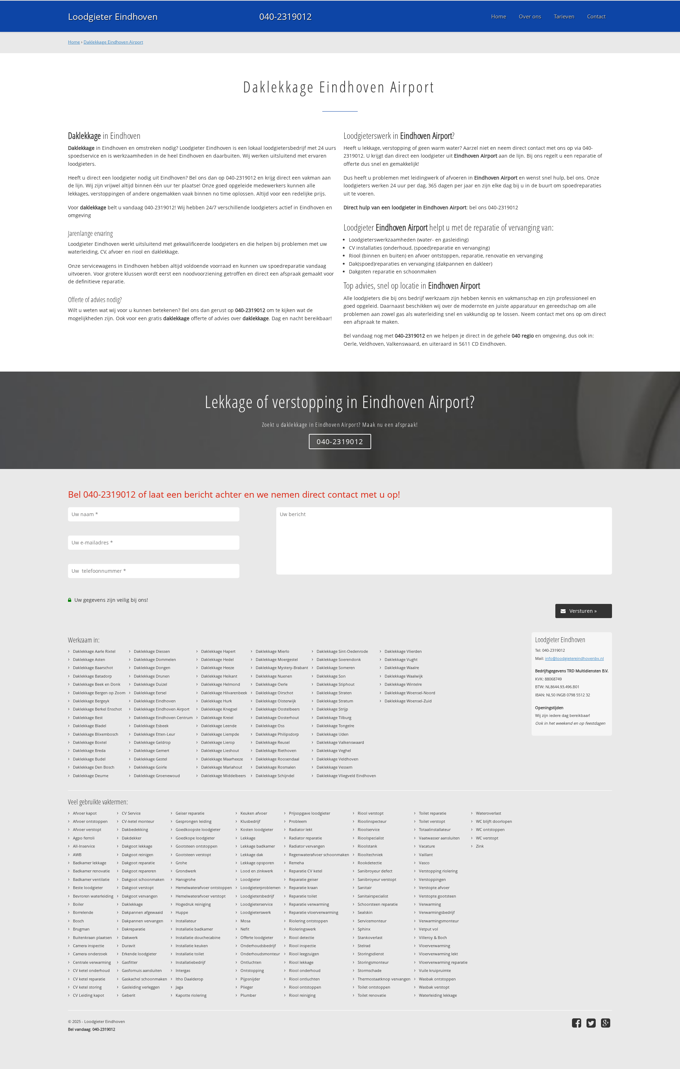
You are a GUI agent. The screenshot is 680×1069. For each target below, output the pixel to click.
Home (74, 42)
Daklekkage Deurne (90, 775)
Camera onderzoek (90, 953)
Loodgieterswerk (255, 912)
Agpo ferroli (84, 838)
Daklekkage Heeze (217, 667)
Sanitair (365, 887)
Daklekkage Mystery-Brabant (282, 667)
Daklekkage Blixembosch (95, 734)
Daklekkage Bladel (89, 725)
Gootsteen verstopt (193, 854)
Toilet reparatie (432, 813)
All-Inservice (84, 846)
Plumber (248, 995)
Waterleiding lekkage (438, 995)
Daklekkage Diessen (152, 651)
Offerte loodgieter (256, 937)
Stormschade (369, 970)
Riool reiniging (302, 995)
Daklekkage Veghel (334, 750)
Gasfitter (129, 962)
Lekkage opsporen (257, 862)
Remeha (296, 862)
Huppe (182, 912)
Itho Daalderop (189, 979)
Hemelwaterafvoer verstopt (201, 896)
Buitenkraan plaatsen (92, 937)
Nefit (244, 929)
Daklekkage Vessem (334, 767)
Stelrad (364, 945)
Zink (480, 846)
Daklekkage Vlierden (403, 651)
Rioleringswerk (302, 929)
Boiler (78, 904)
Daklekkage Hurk (216, 700)
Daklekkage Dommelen (155, 659)
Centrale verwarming (92, 962)
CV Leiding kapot (88, 995)
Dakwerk (130, 937)
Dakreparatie (133, 929)
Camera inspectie (88, 945)
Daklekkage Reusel (273, 742)
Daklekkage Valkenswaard (340, 742)
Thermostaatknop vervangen (384, 979)
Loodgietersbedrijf (257, 896)
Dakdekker (131, 838)
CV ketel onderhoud (91, 970)
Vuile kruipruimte (435, 970)
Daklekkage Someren (336, 667)
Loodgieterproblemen (260, 887)
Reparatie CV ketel (305, 870)
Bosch (78, 920)
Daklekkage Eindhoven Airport (113, 42)
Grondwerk (186, 870)
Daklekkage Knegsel (219, 709)
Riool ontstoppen (305, 987)
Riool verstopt (371, 813)
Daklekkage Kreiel (217, 717)
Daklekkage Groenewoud (157, 775)
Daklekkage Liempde (220, 734)
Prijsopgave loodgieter (309, 813)
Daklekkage (132, 904)
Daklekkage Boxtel (90, 742)
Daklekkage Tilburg (334, 717)
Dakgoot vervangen (140, 896)
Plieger (246, 987)
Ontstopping (252, 970)
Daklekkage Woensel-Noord (410, 692)
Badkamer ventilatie (91, 879)
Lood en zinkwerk (256, 870)
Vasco (424, 862)
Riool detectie (301, 937)
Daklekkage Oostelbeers (278, 709)
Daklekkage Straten (334, 692)
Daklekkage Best (88, 717)
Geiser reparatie (190, 813)
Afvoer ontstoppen (90, 821)
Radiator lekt (300, 829)
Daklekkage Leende (219, 725)
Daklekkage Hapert (218, 651)
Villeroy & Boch (433, 937)
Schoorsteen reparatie (378, 904)
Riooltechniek (370, 854)
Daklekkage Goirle (150, 767)
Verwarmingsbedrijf (437, 912)
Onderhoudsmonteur (260, 953)
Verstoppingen (432, 879)
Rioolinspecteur (372, 821)
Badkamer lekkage (89, 862)
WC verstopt (487, 838)
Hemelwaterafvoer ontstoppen (204, 887)
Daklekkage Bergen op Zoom (99, 692)
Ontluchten (250, 962)
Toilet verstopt (432, 821)
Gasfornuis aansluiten (142, 970)
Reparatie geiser (303, 879)
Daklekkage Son (331, 676)
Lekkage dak (251, 854)
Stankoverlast (370, 937)
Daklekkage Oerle (272, 684)
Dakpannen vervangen (142, 920)
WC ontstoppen (490, 829)
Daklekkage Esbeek (151, 725)
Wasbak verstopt (434, 987)
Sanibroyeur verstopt (377, 879)
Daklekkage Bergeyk (91, 700)
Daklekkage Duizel (150, 684)
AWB (77, 854)
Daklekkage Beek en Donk (96, 684)
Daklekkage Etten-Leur (154, 734)
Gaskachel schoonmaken (144, 979)
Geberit (128, 995)
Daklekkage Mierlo (272, 651)
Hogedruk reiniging (193, 904)
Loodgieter (250, 879)
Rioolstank (367, 846)
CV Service (131, 813)
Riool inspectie (302, 945)
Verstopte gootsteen (437, 896)
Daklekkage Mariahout (221, 767)
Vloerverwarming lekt (438, 953)
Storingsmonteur (373, 962)
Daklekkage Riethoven (276, 750)
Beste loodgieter (88, 887)
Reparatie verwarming (309, 904)
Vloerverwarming (434, 945)
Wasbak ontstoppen (437, 979)
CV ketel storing (87, 987)
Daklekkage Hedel (217, 659)
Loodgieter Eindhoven (113, 16)
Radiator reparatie (305, 838)
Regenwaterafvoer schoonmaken (319, 854)
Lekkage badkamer (257, 846)
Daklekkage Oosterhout (277, 717)
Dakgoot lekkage (137, 846)
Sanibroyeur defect (375, 870)
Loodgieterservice (256, 904)
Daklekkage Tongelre (335, 725)
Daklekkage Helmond (220, 684)
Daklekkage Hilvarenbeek (224, 692)
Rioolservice (369, 829)
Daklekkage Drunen (152, 676)
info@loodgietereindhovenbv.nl (574, 658)
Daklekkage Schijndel (275, 775)
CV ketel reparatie (89, 979)
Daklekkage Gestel (150, 759)
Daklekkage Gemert (151, 750)
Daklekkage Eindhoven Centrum (163, 717)
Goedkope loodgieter (195, 838)
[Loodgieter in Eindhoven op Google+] (606, 1023)
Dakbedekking (135, 829)
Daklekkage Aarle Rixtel (94, 651)
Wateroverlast (488, 813)
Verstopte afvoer (434, 887)
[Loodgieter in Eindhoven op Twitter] (591, 1023)
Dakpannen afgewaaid (142, 912)
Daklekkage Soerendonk (339, 659)
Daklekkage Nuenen (274, 676)
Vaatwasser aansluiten (439, 838)
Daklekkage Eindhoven (155, 700)
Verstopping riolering (438, 870)
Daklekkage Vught (401, 659)
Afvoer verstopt (87, 829)
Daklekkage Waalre (402, 667)
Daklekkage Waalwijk (404, 676)
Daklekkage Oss (270, 725)
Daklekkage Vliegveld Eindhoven (346, 775)
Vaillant (426, 854)
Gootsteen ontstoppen (196, 846)
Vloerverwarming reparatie (443, 962)
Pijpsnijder (250, 979)
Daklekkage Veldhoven (337, 759)
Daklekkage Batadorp (92, 676)
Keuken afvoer (253, 813)
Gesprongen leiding (193, 821)
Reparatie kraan (303, 887)
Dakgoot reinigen (137, 854)
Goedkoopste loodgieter (198, 829)
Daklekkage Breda (89, 750)
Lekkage (247, 838)
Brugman (81, 929)
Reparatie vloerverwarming (313, 912)
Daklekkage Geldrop (152, 742)
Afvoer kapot (85, 813)
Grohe (181, 862)
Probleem (298, 821)
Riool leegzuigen (304, 953)
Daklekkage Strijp (332, 709)
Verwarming (430, 904)
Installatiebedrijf (190, 962)
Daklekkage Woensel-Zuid (408, 700)
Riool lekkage (301, 962)
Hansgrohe (186, 879)
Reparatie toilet (303, 896)
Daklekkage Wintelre (403, 684)
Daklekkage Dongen (152, 667)
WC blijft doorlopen (494, 821)
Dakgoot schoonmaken (143, 879)
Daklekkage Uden (332, 734)
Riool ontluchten (304, 979)
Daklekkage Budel (89, 759)
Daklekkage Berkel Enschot (97, 709)
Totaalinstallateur (434, 829)
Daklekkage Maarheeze (222, 759)
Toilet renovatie (372, 995)
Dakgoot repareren (139, 870)
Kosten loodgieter (256, 829)
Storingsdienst (371, 953)
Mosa (245, 920)
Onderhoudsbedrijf (258, 945)
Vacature (427, 846)
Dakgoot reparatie (138, 862)
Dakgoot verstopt (138, 887)
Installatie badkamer (194, 929)
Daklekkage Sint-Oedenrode (342, 651)
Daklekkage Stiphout (336, 684)
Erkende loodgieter (139, 953)
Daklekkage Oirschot (274, 692)
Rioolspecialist (371, 838)
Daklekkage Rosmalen (276, 767)
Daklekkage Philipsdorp (277, 734)
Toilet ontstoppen (374, 987)
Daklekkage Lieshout (220, 750)
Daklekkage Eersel (150, 692)
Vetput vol (428, 929)
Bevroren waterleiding (93, 896)
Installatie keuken (192, 945)
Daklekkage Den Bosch (93, 767)
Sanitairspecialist (373, 896)
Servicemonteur (372, 920)
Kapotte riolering (191, 995)
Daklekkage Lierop (218, 742)
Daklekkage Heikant (219, 676)
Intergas (183, 970)
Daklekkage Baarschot (93, 667)
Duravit (128, 945)
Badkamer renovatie (91, 870)
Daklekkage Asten (89, 659)
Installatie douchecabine (198, 937)
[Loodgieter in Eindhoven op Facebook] (577, 1023)
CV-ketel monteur (138, 821)
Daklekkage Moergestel (277, 659)
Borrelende (83, 912)
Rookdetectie (370, 862)
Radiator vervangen (307, 846)
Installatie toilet (190, 953)
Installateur (186, 920)
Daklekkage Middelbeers (223, 775)
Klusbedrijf (250, 821)
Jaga (179, 987)
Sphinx (364, 929)
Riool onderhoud (305, 970)
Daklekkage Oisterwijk (276, 700)
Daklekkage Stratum (335, 700)
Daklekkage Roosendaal (277, 759)
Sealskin (365, 912)
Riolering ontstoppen (308, 920)
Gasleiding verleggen (141, 987)
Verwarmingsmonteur (439, 920)
